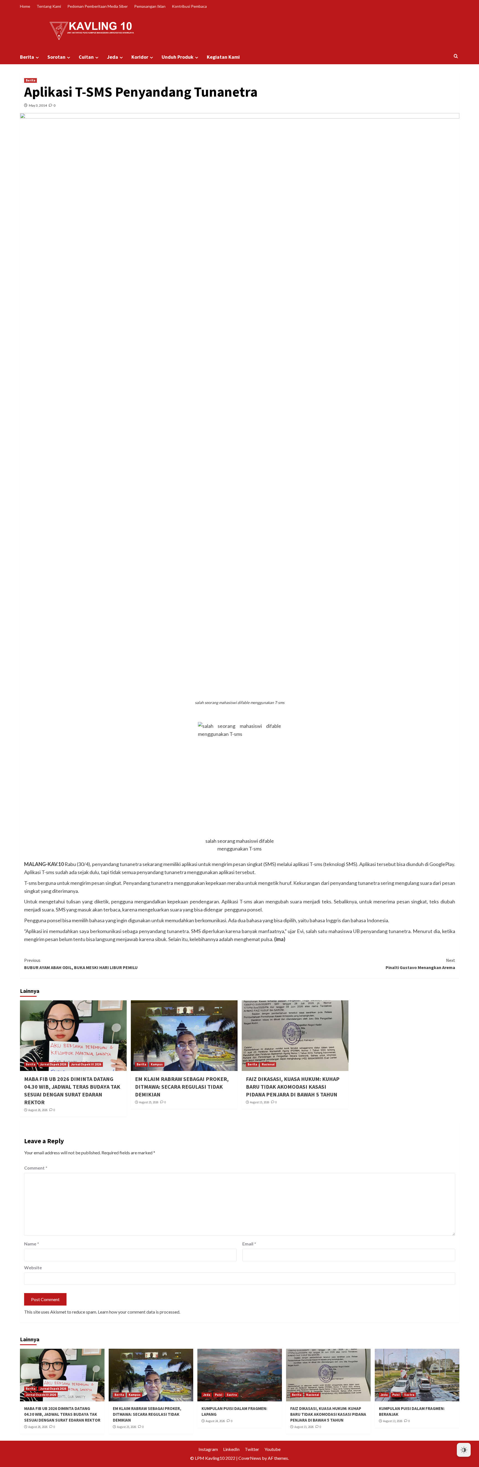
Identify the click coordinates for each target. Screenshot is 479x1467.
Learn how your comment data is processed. (139, 1311)
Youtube (272, 1449)
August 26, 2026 (37, 1110)
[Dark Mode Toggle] (464, 1450)
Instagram (208, 1449)
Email (249, 1243)
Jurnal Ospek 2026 (53, 1064)
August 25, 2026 (148, 1102)
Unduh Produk (177, 57)
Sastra (232, 1395)
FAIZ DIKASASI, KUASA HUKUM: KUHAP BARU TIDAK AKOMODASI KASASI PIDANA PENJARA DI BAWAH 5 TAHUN (293, 1086)
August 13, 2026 (392, 1421)
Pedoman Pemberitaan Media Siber (97, 6)
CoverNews (249, 1458)
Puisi (218, 1395)
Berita (27, 57)
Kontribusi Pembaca (189, 6)
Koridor (139, 57)
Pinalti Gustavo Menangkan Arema (420, 963)
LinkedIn (231, 1449)
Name (31, 1243)
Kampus (157, 1064)
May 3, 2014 (38, 105)
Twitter (252, 1449)
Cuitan (86, 57)
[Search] (455, 56)
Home (25, 6)
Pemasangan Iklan (149, 6)
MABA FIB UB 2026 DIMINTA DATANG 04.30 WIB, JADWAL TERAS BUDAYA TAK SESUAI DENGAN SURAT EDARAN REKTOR (62, 1414)
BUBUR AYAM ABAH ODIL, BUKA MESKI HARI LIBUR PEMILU (81, 963)
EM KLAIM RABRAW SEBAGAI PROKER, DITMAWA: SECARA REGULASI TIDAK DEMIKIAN (182, 1086)
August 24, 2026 (215, 1421)
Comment (35, 1167)
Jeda (112, 57)
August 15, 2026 (259, 1102)
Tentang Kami (49, 6)
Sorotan (56, 57)
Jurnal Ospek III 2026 (86, 1064)
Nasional (268, 1064)
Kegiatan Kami (223, 57)
